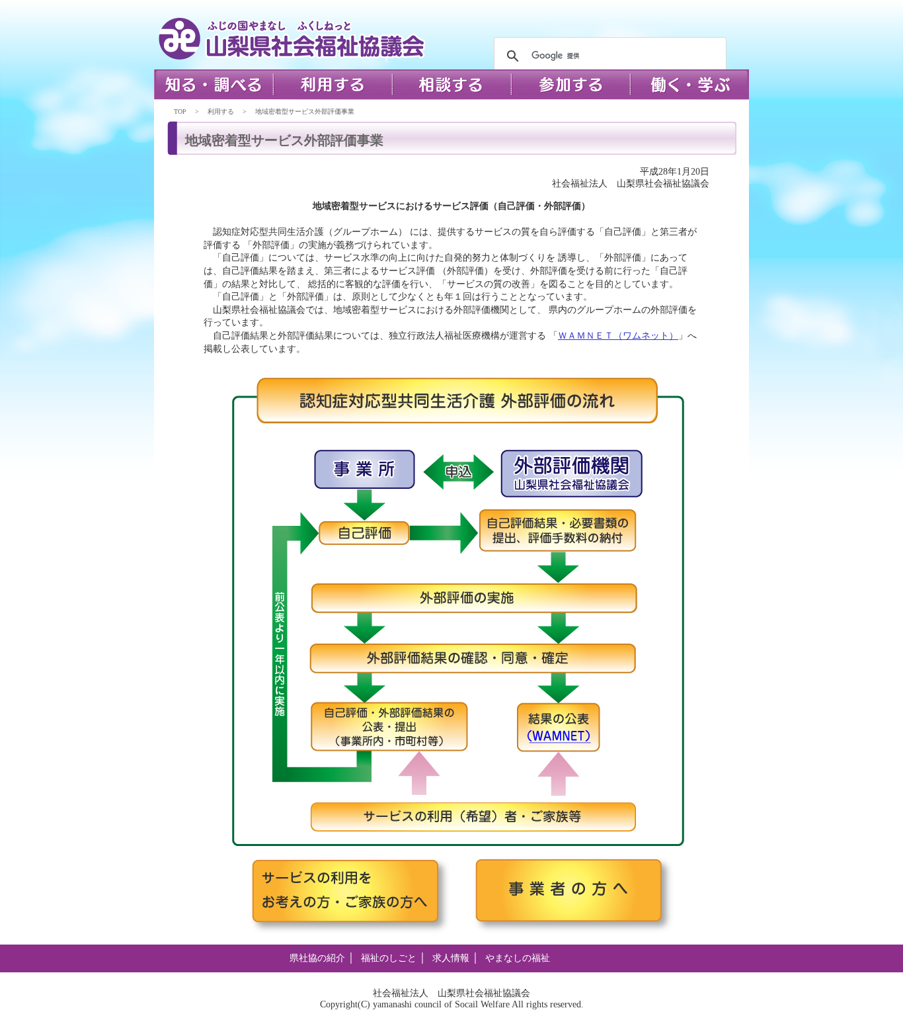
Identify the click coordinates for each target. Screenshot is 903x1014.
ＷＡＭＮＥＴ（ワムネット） (618, 336)
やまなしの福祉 (517, 958)
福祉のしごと (388, 958)
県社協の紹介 (317, 958)
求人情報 (450, 958)
